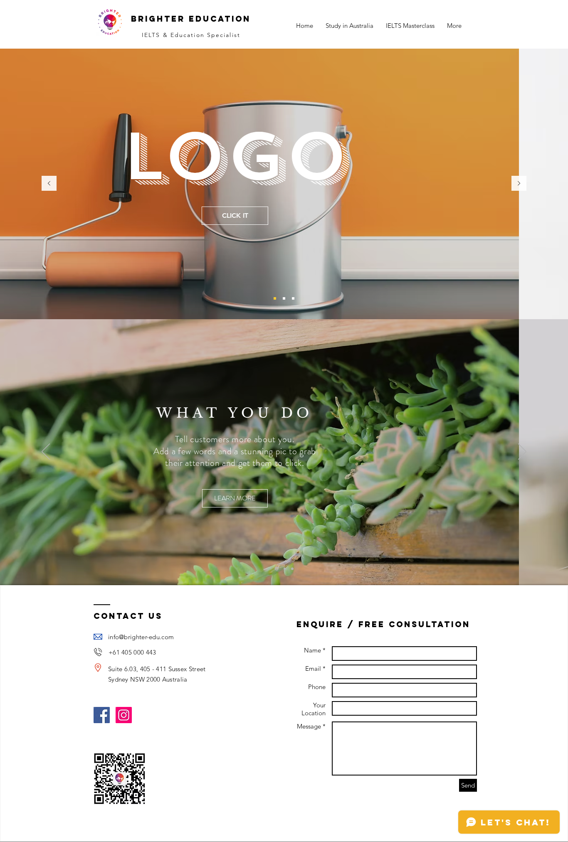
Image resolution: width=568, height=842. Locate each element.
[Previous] (49, 184)
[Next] (518, 184)
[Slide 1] (275, 298)
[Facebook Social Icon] (102, 715)
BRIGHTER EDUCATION (191, 19)
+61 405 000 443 (132, 652)
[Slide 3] (293, 298)
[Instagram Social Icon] (124, 715)
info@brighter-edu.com (141, 637)
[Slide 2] (284, 298)
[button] (284, 206)
